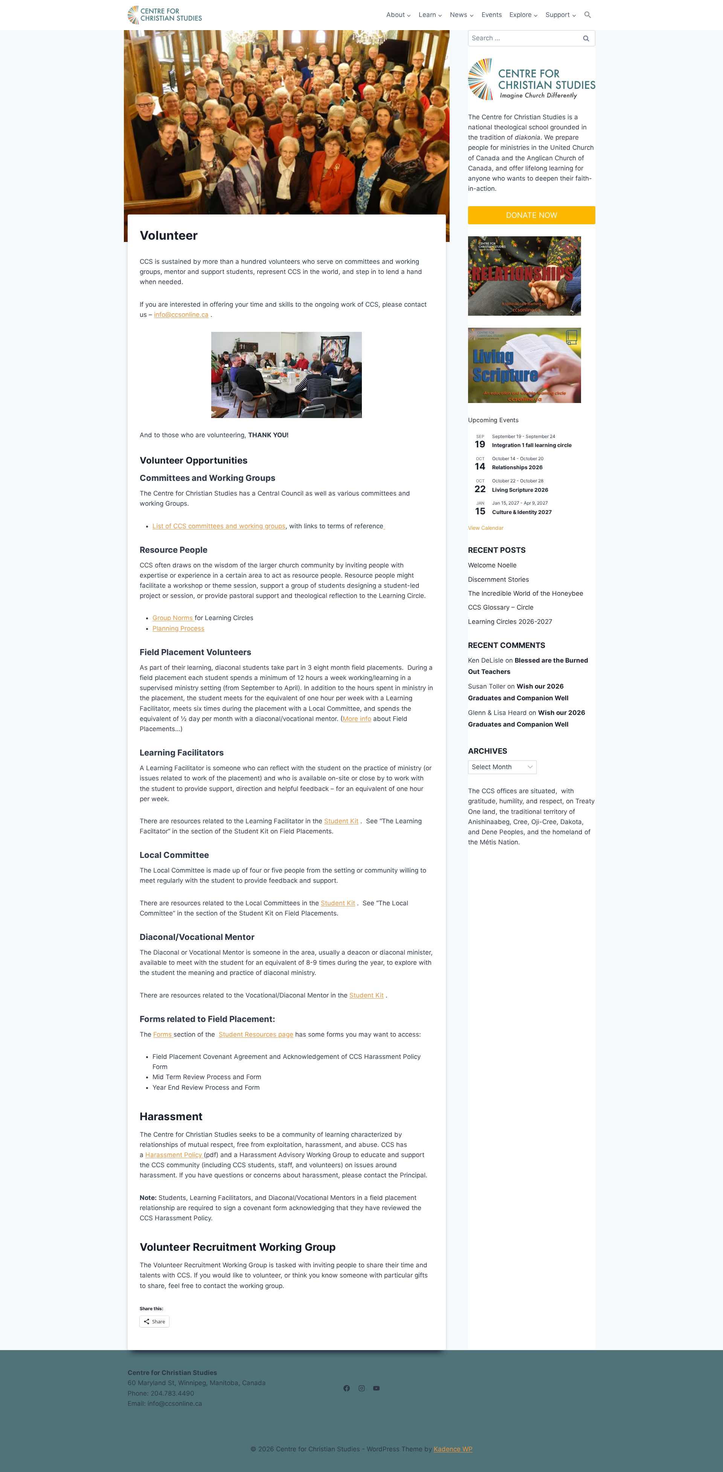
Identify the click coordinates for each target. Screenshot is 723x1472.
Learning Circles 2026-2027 (510, 621)
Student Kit (341, 821)
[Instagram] (361, 1388)
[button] (587, 15)
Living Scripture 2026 (520, 490)
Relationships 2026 (517, 467)
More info (357, 718)
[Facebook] (346, 1388)
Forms (163, 1034)
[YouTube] (376, 1388)
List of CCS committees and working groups (219, 526)
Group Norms (174, 618)
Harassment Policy (174, 1155)
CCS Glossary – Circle (501, 607)
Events (492, 14)
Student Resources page (256, 1034)
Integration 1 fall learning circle (532, 445)
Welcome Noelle (492, 565)
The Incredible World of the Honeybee (525, 593)
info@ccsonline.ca (181, 314)
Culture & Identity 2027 (522, 512)
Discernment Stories (498, 579)
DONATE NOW (531, 215)
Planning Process (178, 628)
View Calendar (485, 528)
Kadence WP (453, 1449)
